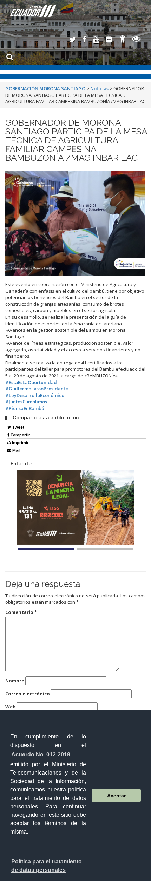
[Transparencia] (136, 40)
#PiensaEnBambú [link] (24, 408)
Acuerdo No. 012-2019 (40, 754)
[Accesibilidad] (122, 40)
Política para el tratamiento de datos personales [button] (46, 866)
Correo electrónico (27, 693)
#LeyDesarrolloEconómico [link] (34, 395)
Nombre (14, 680)
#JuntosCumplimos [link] (26, 401)
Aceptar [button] (116, 796)
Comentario (21, 612)
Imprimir (20, 442)
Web (10, 706)
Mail (15, 450)
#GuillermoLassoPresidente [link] (36, 388)
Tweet (17, 427)
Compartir (19, 434)
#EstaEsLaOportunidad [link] (31, 382)
